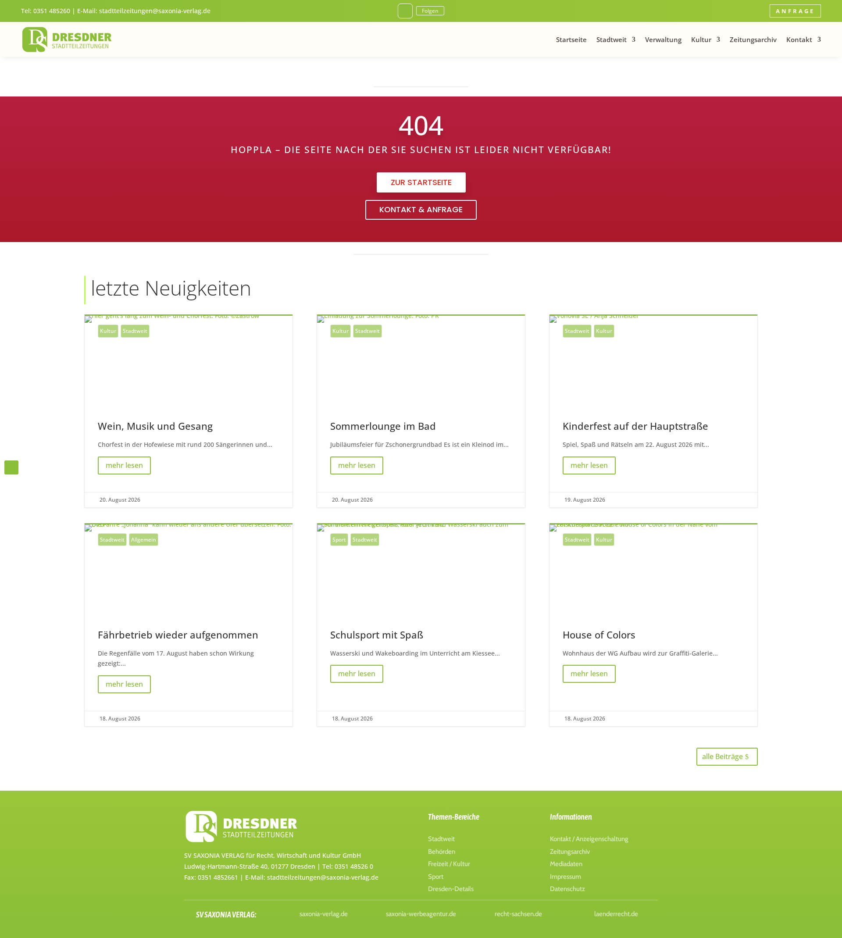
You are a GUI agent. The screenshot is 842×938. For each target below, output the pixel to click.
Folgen (430, 10)
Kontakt (799, 39)
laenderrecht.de (616, 914)
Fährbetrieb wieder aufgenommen (189, 625)
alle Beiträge (722, 756)
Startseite (571, 39)
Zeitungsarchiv (753, 39)
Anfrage (795, 11)
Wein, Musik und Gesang (189, 411)
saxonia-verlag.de (324, 914)
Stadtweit (611, 39)
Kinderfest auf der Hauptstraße (653, 411)
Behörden (441, 852)
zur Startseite (421, 182)
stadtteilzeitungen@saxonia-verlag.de (154, 11)
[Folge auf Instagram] (405, 11)
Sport (339, 539)
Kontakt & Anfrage (421, 209)
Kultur (701, 39)
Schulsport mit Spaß (421, 625)
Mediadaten (566, 864)
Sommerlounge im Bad (421, 411)
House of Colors (653, 625)
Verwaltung (663, 39)
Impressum (565, 877)
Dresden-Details (451, 889)
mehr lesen (124, 465)
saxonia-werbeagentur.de (421, 914)
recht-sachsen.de (518, 914)
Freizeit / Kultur (449, 864)
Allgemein (143, 539)
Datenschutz (567, 889)
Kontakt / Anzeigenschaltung (589, 839)
